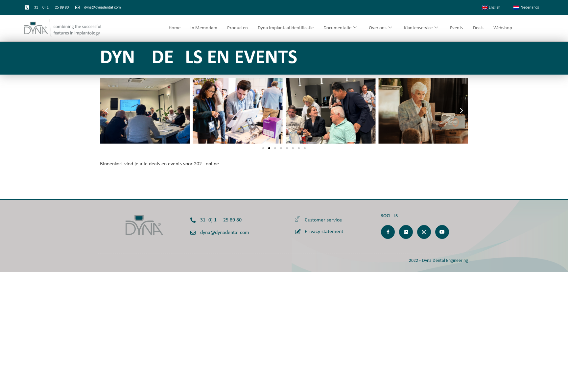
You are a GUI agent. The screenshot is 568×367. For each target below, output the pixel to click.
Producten (237, 28)
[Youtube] (442, 232)
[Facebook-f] (388, 232)
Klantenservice (418, 28)
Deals (478, 28)
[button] (106, 110)
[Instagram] (424, 232)
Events (456, 28)
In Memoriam (203, 28)
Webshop (502, 28)
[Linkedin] (406, 232)
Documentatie (337, 28)
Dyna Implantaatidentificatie (286, 28)
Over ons (378, 28)
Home (174, 28)
